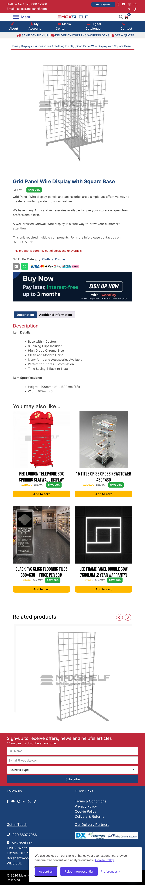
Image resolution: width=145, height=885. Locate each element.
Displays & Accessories (36, 46)
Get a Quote (103, 4)
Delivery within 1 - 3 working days (82, 35)
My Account (35, 26)
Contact (126, 28)
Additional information (55, 315)
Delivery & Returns (89, 816)
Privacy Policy (86, 806)
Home (15, 46)
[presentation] (119, 617)
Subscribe (73, 779)
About (13, 28)
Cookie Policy (85, 811)
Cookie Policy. (104, 860)
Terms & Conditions (90, 801)
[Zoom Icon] (72, 109)
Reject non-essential (79, 871)
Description (25, 315)
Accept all (46, 871)
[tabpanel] (72, 109)
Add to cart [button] (41, 494)
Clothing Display (64, 46)
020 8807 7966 (36, 4)
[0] (126, 16)
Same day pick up (34, 35)
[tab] (25, 314)
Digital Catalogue (93, 26)
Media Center (63, 26)
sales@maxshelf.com (32, 9)
